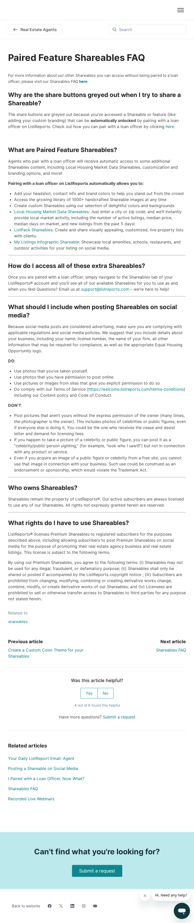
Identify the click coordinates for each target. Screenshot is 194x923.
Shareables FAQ (171, 650)
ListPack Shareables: (34, 229)
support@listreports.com (105, 289)
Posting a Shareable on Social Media (43, 768)
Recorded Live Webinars (31, 798)
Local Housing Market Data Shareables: (52, 211)
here (170, 126)
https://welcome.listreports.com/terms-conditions (136, 389)
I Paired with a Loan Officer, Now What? (46, 778)
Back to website (26, 906)
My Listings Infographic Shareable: (47, 241)
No (105, 693)
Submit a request (119, 716)
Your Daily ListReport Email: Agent (41, 758)
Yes (89, 693)
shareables (18, 621)
